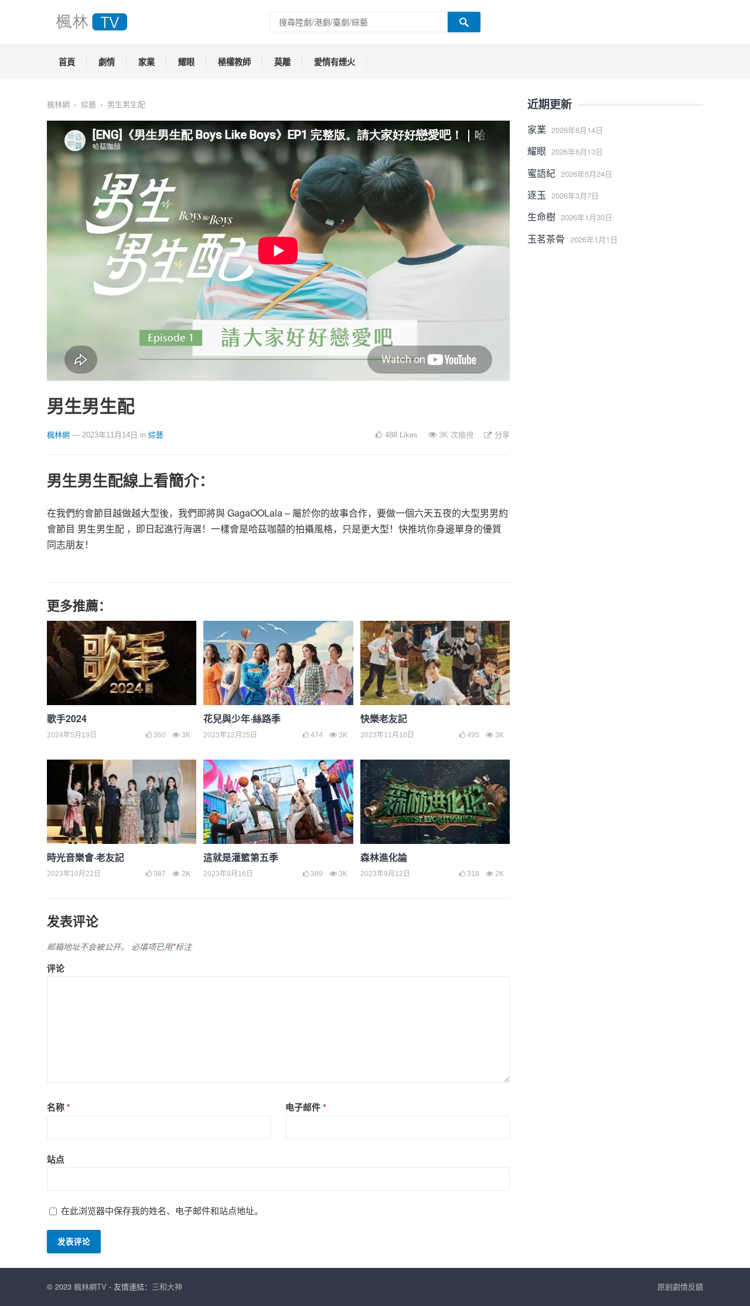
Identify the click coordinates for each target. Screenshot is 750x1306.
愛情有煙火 (334, 61)
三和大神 (167, 1286)
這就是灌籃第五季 (240, 857)
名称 (58, 1106)
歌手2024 (67, 718)
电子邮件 (305, 1106)
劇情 (106, 61)
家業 (146, 61)
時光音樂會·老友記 (85, 857)
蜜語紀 (541, 173)
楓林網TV (90, 1286)
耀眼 (186, 61)
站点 (55, 1159)
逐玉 (536, 194)
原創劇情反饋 (680, 1286)
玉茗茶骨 (546, 238)
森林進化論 (383, 857)
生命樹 (541, 216)
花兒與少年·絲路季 (242, 718)
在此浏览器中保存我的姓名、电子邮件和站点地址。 (162, 1210)
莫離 (282, 61)
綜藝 (88, 104)
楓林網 (58, 104)
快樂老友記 (383, 718)
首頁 (67, 61)
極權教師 (234, 61)
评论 (55, 968)
